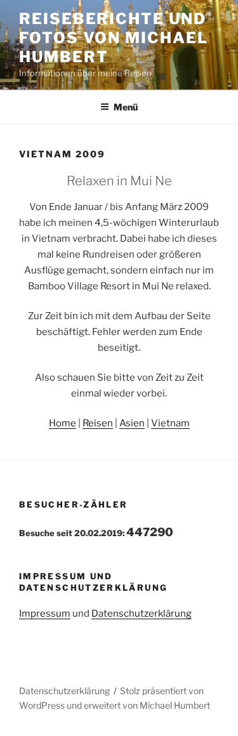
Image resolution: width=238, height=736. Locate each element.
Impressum (44, 613)
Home (62, 423)
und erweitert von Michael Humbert (138, 705)
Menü (126, 107)
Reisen (98, 423)
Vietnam (170, 423)
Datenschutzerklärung (141, 613)
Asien (132, 423)
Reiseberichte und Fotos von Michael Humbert (113, 38)
